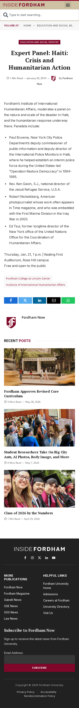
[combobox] (39, 15)
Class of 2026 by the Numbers (28, 513)
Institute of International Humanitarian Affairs (35, 285)
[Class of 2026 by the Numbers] (39, 488)
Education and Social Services (39, 42)
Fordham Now (33, 317)
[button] (67, 4)
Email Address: (13, 653)
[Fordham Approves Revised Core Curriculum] (39, 367)
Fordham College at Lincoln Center (28, 278)
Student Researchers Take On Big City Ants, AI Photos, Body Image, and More (36, 454)
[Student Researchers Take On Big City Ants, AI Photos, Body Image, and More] (39, 428)
